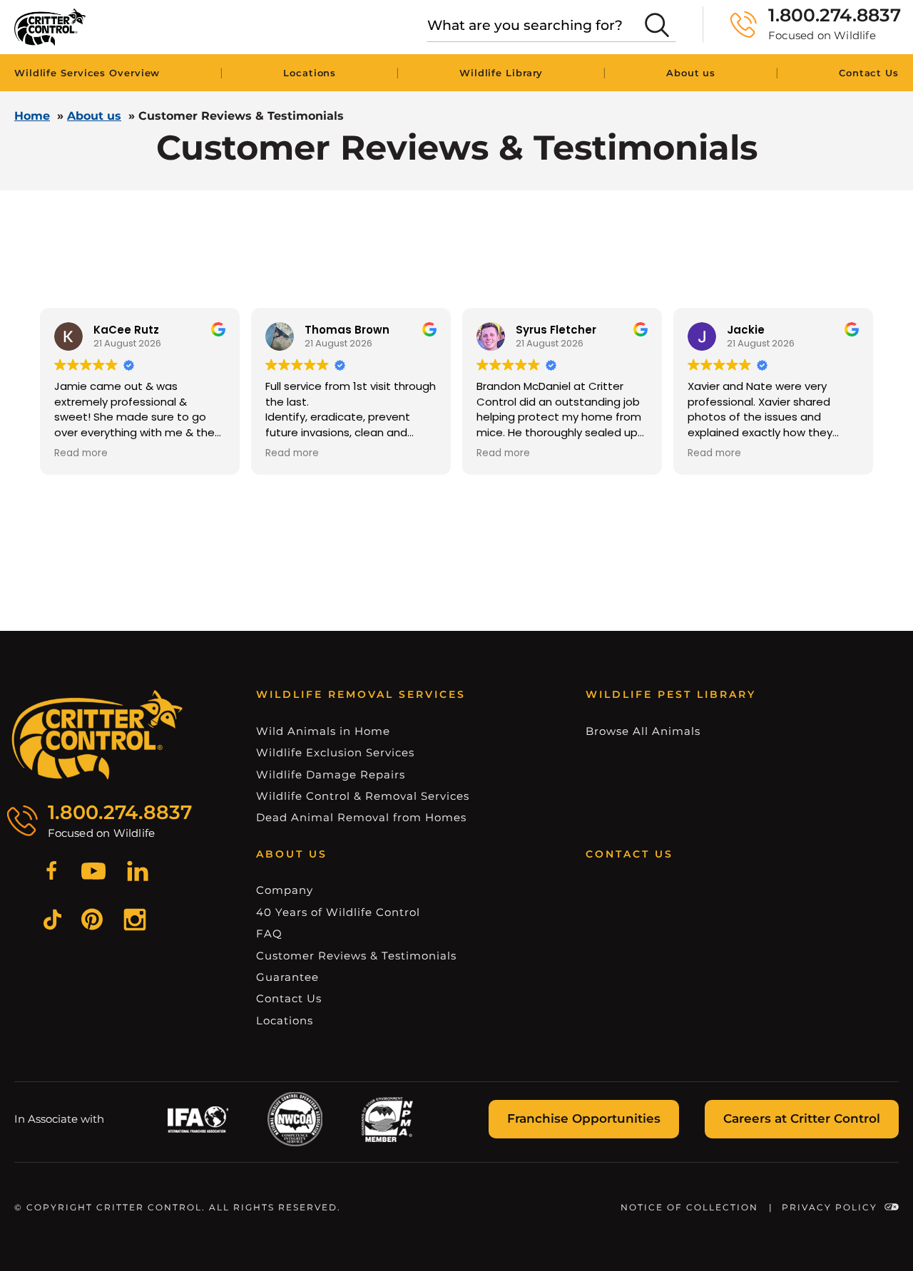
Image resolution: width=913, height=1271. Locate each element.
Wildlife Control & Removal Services (362, 796)
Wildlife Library (501, 72)
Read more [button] (81, 453)
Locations (309, 72)
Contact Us (869, 72)
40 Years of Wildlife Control (338, 912)
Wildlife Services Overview (87, 72)
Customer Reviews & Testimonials (356, 955)
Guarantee (287, 977)
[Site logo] (50, 27)
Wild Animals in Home (323, 731)
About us (690, 72)
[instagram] (135, 921)
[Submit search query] (657, 25)
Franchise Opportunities (583, 1118)
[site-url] (97, 735)
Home (32, 116)
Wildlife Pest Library (671, 694)
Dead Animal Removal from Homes (361, 817)
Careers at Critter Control (801, 1118)
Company (284, 890)
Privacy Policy (829, 1207)
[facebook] (51, 873)
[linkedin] (138, 873)
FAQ (269, 933)
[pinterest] (92, 921)
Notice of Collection (689, 1207)
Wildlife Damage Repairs (330, 774)
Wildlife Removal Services (361, 694)
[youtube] (93, 873)
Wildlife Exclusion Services (335, 752)
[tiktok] (52, 922)
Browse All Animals (643, 731)
